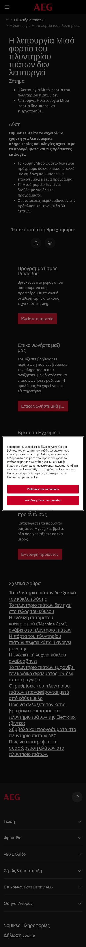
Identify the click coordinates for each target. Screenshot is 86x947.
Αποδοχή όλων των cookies (43, 500)
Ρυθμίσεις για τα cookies (43, 489)
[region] (43, 473)
